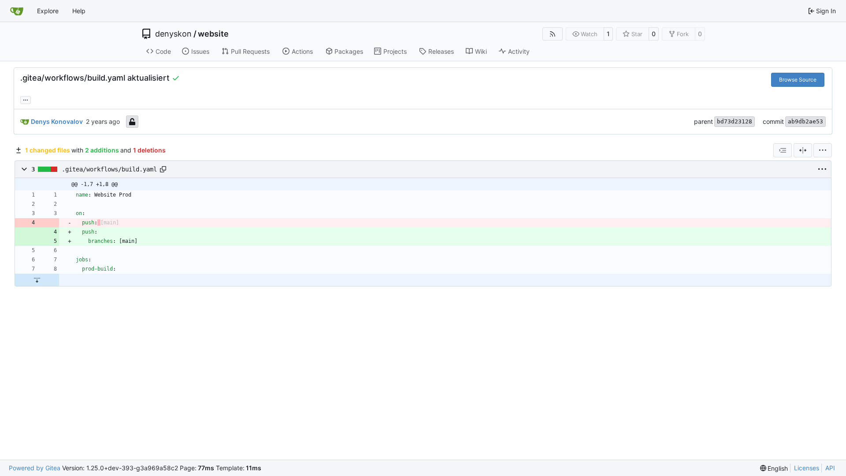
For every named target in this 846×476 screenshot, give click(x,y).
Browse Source (797, 79)
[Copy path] (163, 169)
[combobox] (782, 150)
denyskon (173, 34)
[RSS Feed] (552, 34)
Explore (48, 11)
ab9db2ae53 (805, 121)
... (25, 99)
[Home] (16, 11)
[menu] (822, 150)
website (213, 34)
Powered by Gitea (34, 468)
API (830, 468)
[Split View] (803, 150)
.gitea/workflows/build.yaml (109, 169)
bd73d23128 (734, 121)
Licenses (806, 468)
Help (78, 11)
